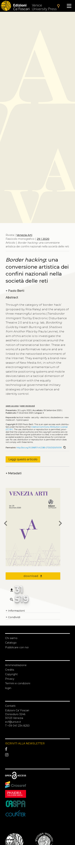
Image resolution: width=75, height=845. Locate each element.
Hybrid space (22, 420)
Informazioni (15, 610)
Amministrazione (16, 665)
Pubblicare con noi (17, 647)
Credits (9, 669)
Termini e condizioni (17, 683)
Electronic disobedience (52, 417)
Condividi (13, 617)
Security (35, 417)
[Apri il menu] (69, 6)
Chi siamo (11, 638)
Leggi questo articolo (23, 459)
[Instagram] (37, 755)
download (33, 576)
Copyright (11, 674)
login (8, 688)
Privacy (9, 678)
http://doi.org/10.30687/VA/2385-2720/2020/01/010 (39, 447)
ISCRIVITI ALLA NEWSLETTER (25, 743)
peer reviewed (27, 406)
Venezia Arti (24, 235)
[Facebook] (37, 749)
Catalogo (11, 642)
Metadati (13, 473)
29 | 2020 (43, 238)
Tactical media (23, 417)
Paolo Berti (15, 290)
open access (12, 406)
